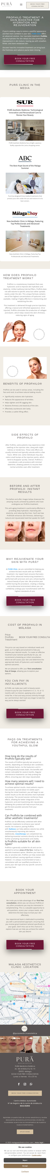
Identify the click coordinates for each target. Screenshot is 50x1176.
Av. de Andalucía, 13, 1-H (25, 1069)
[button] (8, 1044)
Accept (25, 1166)
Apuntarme (25, 1131)
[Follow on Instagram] (24, 1084)
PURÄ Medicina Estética (25, 1066)
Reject (25, 1160)
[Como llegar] (25, 998)
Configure (25, 1171)
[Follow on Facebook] (18, 1084)
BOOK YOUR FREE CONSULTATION (37, 5)
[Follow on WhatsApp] (31, 1084)
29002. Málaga (25, 1071)
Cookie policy (36, 1155)
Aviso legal (39, 1142)
